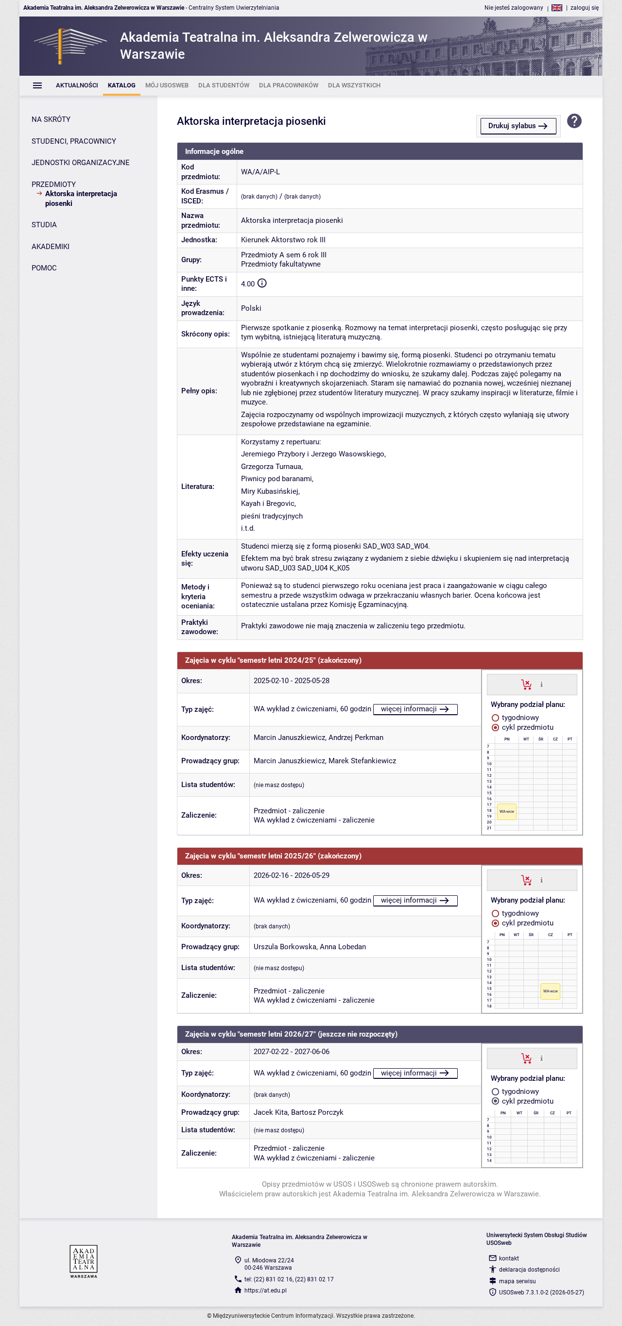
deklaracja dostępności (529, 1269)
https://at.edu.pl (265, 1290)
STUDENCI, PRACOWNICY (74, 141)
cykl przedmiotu (526, 727)
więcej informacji (409, 709)
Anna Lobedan (343, 946)
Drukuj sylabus (512, 125)
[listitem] (77, 86)
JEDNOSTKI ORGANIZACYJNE (81, 162)
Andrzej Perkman (355, 737)
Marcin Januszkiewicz (289, 737)
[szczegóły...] (541, 684)
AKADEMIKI (50, 246)
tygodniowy (519, 717)
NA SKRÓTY (51, 119)
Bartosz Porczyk (317, 1112)
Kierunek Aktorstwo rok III (283, 239)
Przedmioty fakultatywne (281, 264)
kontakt (509, 1258)
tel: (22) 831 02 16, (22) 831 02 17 (289, 1279)
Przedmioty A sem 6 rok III (284, 255)
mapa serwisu (517, 1281)
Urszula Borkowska (285, 946)
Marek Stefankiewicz (362, 760)
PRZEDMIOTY (54, 184)
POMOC (44, 268)
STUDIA (44, 224)
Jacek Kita (271, 1112)
